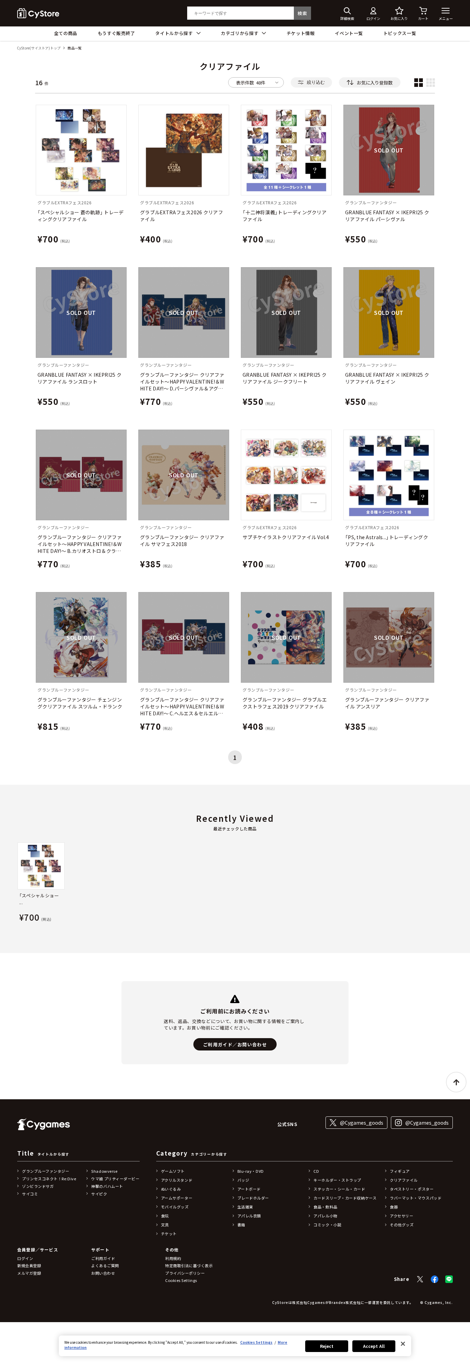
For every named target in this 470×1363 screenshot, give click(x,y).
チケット (169, 1233)
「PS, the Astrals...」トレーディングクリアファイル (386, 540)
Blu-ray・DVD (250, 1171)
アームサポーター (176, 1198)
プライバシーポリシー (185, 1273)
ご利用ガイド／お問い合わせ (235, 1044)
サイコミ (30, 1193)
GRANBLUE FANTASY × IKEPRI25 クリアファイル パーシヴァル (387, 216)
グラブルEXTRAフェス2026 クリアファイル (181, 216)
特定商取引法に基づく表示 (189, 1265)
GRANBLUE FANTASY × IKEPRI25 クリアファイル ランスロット (79, 378)
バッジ (243, 1180)
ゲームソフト (173, 1171)
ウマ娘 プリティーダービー (115, 1178)
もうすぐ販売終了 (116, 33)
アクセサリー (401, 1215)
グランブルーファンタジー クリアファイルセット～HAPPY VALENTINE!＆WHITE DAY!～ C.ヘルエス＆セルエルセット (182, 706)
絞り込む (316, 82)
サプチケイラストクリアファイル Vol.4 (286, 537)
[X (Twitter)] (420, 1279)
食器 (394, 1206)
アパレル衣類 (249, 1215)
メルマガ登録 (29, 1273)
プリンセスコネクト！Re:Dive (49, 1178)
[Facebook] (434, 1279)
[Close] (402, 1343)
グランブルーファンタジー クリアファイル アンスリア (387, 703)
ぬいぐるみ (171, 1189)
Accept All (374, 1346)
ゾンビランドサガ (38, 1186)
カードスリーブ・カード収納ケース (344, 1198)
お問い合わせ (103, 1273)
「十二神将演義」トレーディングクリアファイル (285, 216)
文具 (165, 1224)
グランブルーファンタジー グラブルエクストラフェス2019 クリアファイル (285, 703)
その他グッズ (402, 1224)
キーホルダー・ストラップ (337, 1180)
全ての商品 (65, 33)
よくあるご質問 (105, 1265)
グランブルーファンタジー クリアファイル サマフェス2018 (182, 540)
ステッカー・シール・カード (339, 1189)
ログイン (25, 1258)
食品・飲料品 (325, 1206)
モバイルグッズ (175, 1206)
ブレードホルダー (253, 1198)
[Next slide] (453, 883)
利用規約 (173, 1258)
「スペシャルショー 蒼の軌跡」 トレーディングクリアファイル (81, 216)
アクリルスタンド (176, 1180)
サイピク (99, 1193)
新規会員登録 (29, 1265)
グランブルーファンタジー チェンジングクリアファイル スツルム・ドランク (80, 703)
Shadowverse (104, 1171)
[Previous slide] (17, 883)
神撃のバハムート (107, 1186)
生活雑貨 (245, 1206)
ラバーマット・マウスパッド (415, 1198)
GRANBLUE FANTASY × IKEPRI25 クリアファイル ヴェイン (387, 378)
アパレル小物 (325, 1215)
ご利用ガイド (103, 1258)
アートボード (249, 1189)
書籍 (241, 1224)
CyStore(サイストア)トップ (39, 48)
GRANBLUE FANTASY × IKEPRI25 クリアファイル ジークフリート (285, 378)
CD (316, 1171)
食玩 (165, 1215)
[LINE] (449, 1279)
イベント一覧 (349, 33)
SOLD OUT (389, 150)
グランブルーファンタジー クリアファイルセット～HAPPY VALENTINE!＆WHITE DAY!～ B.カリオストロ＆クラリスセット (80, 544)
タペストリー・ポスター (412, 1189)
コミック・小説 (327, 1224)
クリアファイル (404, 1180)
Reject (327, 1346)
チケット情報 (301, 33)
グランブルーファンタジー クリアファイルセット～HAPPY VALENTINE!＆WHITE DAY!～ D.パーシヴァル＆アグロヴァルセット (182, 381)
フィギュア (400, 1171)
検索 (302, 13)
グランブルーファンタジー (46, 1171)
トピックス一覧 (399, 33)
